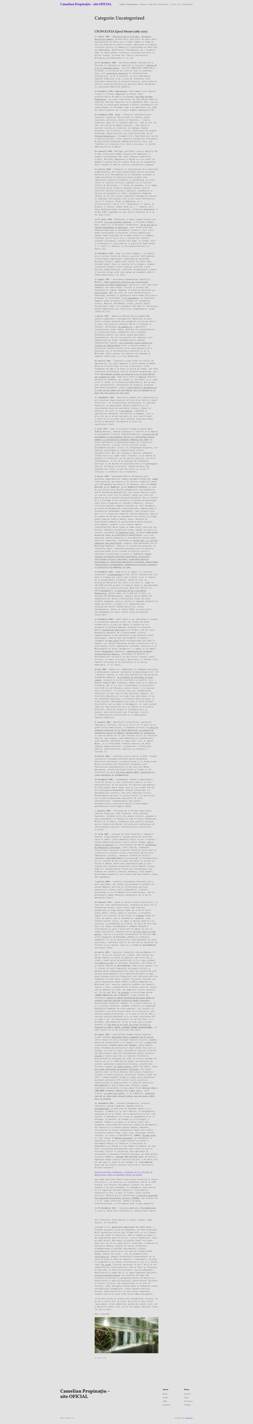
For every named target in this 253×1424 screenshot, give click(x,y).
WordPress (189, 1418)
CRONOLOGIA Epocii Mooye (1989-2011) (121, 31)
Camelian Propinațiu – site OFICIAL (85, 4)
